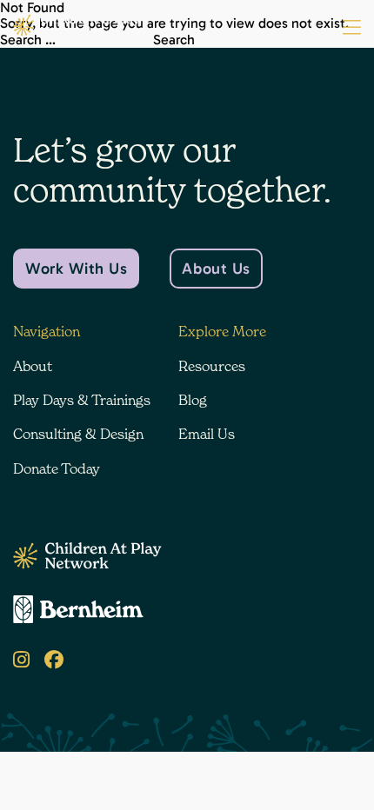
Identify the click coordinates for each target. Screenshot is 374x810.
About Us (216, 268)
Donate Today (56, 468)
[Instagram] (21, 660)
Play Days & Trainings (81, 399)
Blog (192, 399)
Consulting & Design (78, 433)
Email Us (206, 433)
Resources (211, 366)
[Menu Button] (352, 27)
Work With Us (76, 268)
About (32, 366)
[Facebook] (53, 660)
